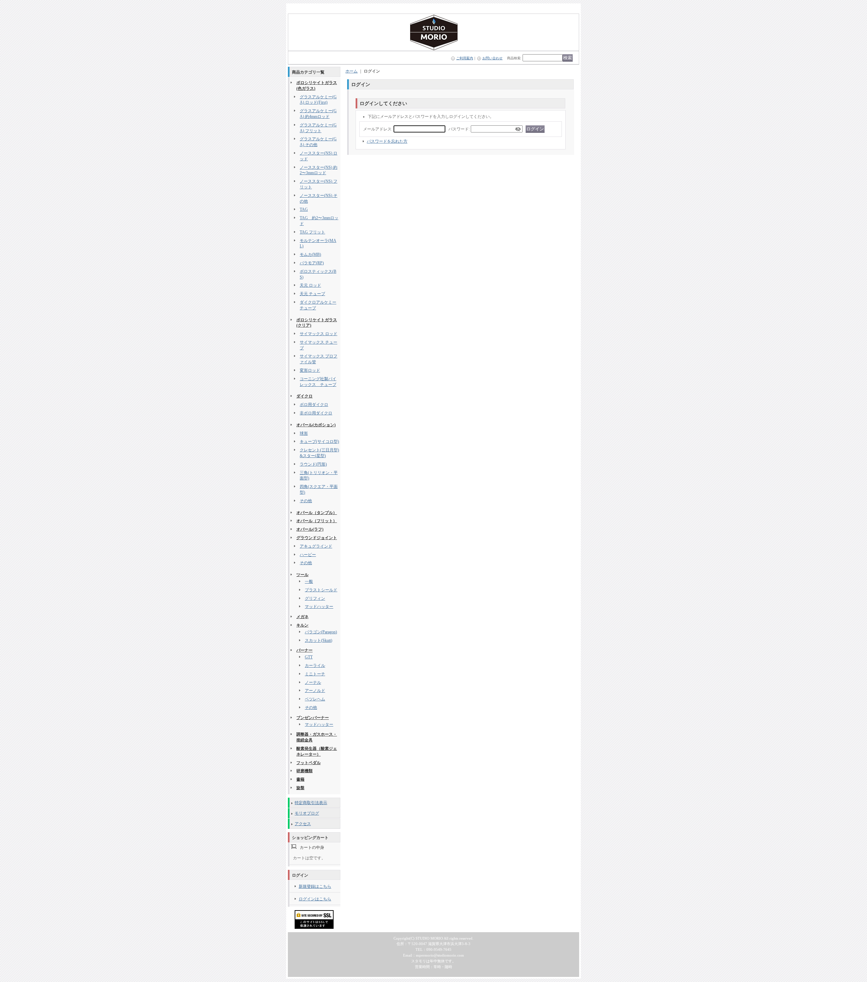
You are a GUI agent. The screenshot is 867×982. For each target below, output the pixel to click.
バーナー (304, 650)
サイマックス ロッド (318, 333)
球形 (304, 433)
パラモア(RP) (312, 263)
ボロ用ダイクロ (314, 404)
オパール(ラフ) (309, 529)
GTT (309, 657)
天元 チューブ (312, 293)
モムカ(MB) (310, 254)
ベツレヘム (315, 699)
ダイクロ (304, 396)
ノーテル (313, 682)
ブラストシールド (321, 590)
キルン (302, 625)
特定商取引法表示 (311, 802)
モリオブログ (307, 813)
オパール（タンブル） (316, 512)
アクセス (303, 823)
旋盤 (300, 787)
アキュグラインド (316, 546)
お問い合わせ (492, 58)
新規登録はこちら (315, 886)
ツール (302, 574)
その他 (306, 500)
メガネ (302, 616)
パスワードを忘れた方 (387, 141)
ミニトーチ (315, 674)
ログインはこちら (315, 899)
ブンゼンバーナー (312, 717)
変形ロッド (310, 370)
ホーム (351, 71)
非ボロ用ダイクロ (316, 413)
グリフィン (315, 598)
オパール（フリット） (316, 520)
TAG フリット (312, 232)
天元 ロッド (310, 285)
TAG (304, 209)
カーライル (315, 665)
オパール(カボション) (316, 425)
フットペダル (308, 762)
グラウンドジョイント (316, 537)
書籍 (300, 779)
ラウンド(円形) (313, 464)
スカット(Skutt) (318, 640)
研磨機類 (304, 771)
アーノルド (315, 690)
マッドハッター (319, 606)
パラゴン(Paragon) (321, 632)
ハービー (308, 554)
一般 (309, 581)
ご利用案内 (464, 58)
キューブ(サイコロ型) (319, 441)
